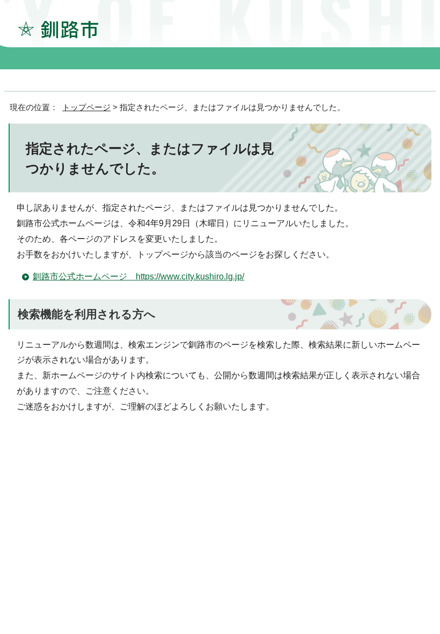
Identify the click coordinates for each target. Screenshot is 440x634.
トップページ (86, 107)
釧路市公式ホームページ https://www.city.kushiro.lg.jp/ (138, 276)
